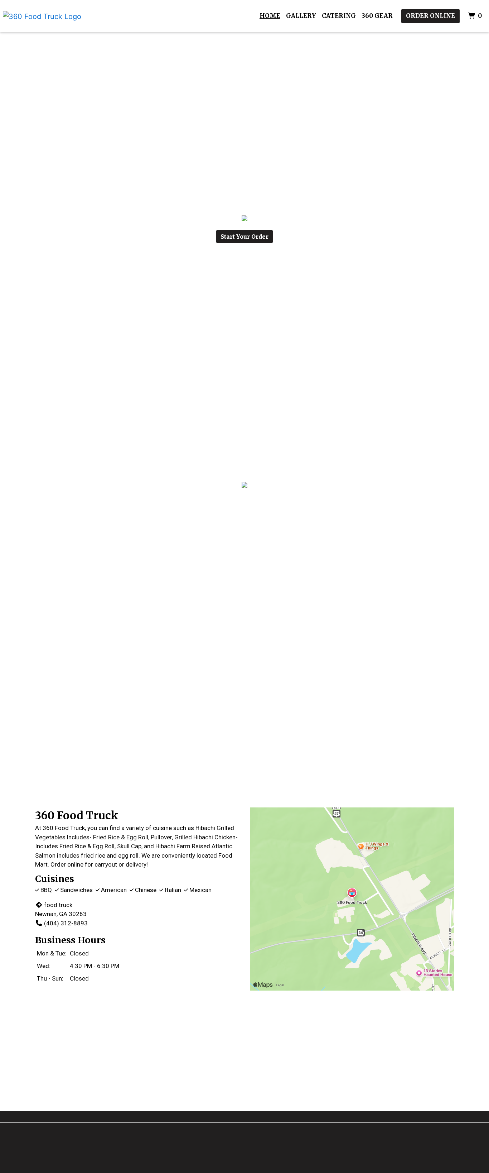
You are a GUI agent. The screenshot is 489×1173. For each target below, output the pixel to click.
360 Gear (377, 16)
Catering (339, 16)
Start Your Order (244, 236)
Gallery (301, 16)
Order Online (430, 16)
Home (270, 16)
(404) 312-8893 (66, 923)
